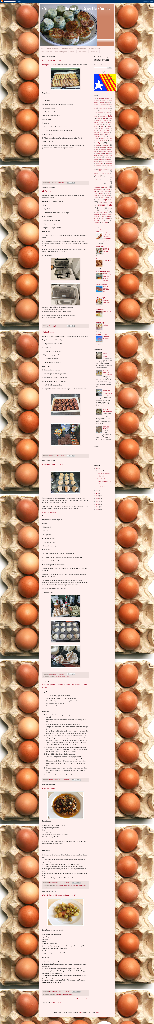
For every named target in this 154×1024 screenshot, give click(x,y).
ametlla (110, 104)
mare (110, 175)
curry (97, 140)
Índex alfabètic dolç (94, 48)
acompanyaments (104, 98)
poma (106, 197)
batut (108, 110)
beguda (108, 112)
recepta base (102, 208)
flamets (110, 151)
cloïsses (107, 128)
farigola (103, 149)
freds (107, 153)
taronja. (108, 216)
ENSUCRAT (100, 246)
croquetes (103, 138)
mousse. (103, 179)
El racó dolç (99, 259)
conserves (96, 132)
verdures (45, 887)
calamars (96, 122)
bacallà (95, 110)
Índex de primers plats (53, 48)
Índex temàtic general (61, 52)
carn (107, 124)
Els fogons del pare (101, 284)
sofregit (104, 214)
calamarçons (107, 120)
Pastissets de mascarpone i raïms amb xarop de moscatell (107, 276)
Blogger (98, 1012)
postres (108, 199)
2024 (97, 468)
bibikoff (80, 1012)
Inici (42, 48)
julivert (104, 165)
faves (108, 149)
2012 (97, 507)
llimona (96, 173)
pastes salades (105, 185)
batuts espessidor (98, 112)
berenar (95, 114)
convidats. (96, 134)
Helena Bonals (108, 161)
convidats (106, 132)
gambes (96, 159)
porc (97, 199)
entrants (105, 145)
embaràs (110, 143)
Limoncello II (107, 311)
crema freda (97, 136)
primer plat (75, 885)
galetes (99, 157)
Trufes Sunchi (48, 331)
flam (105, 151)
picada (95, 193)
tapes (103, 216)
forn (103, 153)
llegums (70, 885)
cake (111, 118)
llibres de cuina (104, 171)
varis (108, 218)
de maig (100, 471)
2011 (97, 509)
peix (95, 191)
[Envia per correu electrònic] (68, 183)
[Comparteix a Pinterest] (74, 183)
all (107, 100)
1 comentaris (60, 182)
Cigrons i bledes (49, 788)
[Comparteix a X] (71, 183)
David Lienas (103, 140)
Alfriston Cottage (101, 322)
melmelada (99, 177)
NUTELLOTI (107, 260)
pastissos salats (98, 189)
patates (108, 189)
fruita (95, 155)
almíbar (102, 102)
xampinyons (97, 222)
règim (108, 208)
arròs (95, 108)
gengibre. (107, 159)
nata (109, 179)
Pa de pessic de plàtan (51, 60)
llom (103, 173)
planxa (95, 195)
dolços (99, 142)
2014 (97, 501)
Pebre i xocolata (100, 297)
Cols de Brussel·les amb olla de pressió (59, 895)
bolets (95, 116)
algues (103, 100)
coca (95, 130)
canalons (103, 122)
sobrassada (96, 214)
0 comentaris (60, 326)
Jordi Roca (98, 165)
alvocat (108, 102)
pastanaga (96, 185)
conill (107, 130)
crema (108, 134)
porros (101, 199)
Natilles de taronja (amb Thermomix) (106, 300)
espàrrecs (109, 147)
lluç (108, 173)
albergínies (96, 100)
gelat (101, 159)
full (111, 155)
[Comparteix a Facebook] (73, 183)
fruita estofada (104, 155)
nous (101, 181)
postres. (101, 202)
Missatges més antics (82, 999)
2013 (97, 504)
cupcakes (109, 138)
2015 (97, 498)
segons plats (102, 212)
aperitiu (98, 106)
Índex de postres (81, 48)
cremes (104, 136)
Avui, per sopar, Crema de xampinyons (107, 372)
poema (108, 195)
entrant (65, 885)
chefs (108, 126)
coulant (102, 134)
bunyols (105, 118)
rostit (95, 210)
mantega (104, 175)
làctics (63, 676)
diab (111, 140)
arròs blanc (103, 108)
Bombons (102, 116)
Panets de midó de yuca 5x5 (54, 464)
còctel (101, 130)
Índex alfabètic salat (46, 52)
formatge (98, 153)
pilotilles (108, 193)
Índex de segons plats (68, 48)
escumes (96, 147)
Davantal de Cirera (101, 334)
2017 (97, 493)
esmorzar (102, 147)
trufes (103, 218)
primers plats (82, 885)
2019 (97, 490)
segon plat (109, 210)
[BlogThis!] (69, 183)
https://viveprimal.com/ (49, 512)
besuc (102, 114)
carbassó (110, 122)
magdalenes (97, 175)
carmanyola (99, 124)
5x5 (56, 676)
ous (105, 181)
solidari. (110, 214)
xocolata (105, 222)
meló (108, 177)
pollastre (96, 197)
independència (99, 163)
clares (101, 128)
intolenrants (109, 163)
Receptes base (94, 52)
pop (111, 197)
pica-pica (107, 191)
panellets (96, 183)
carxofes (96, 126)
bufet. (98, 118)
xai (107, 220)
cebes (102, 126)
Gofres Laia (47, 191)
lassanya (103, 167)
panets (67, 676)
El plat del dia (100, 309)
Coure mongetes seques (105, 354)
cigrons (61, 885)
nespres (95, 181)
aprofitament (106, 106)
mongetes (96, 179)
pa (109, 181)
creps (97, 138)
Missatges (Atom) (56, 1002)
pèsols (101, 191)
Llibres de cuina (82, 52)
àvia (109, 108)
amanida (96, 104)
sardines (101, 210)
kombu (110, 165)
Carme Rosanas (53, 779)
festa (95, 151)
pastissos (105, 187)
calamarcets (98, 120)
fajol (97, 149)
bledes (57, 885)
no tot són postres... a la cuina (103, 230)
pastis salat (97, 187)
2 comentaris (66, 882)
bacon (102, 110)
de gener (100, 487)
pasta (107, 183)
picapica (101, 193)
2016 (97, 496)
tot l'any (96, 218)
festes (100, 151)
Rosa (50, 182)
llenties (106, 169)
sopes (97, 216)
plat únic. (102, 195)
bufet (110, 116)
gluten (59, 676)
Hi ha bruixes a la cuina (103, 271)
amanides (103, 104)
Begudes (72, 52)
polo (102, 197)
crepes (110, 136)
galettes (107, 157)
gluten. (101, 161)
